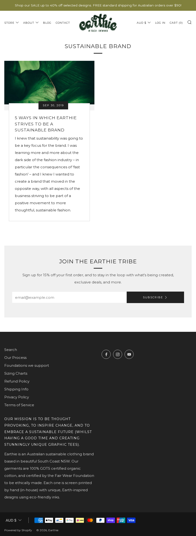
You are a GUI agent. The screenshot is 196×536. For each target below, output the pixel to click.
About (28, 22)
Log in (160, 22)
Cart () (176, 22)
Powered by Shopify (18, 530)
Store (9, 22)
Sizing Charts (15, 373)
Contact (63, 22)
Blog (47, 22)
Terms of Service (19, 405)
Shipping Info (16, 389)
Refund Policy (16, 381)
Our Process (15, 357)
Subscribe (153, 297)
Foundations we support (26, 365)
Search (10, 349)
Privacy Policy (16, 397)
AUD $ (141, 22)
